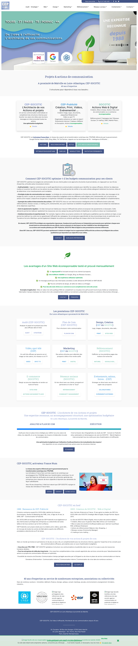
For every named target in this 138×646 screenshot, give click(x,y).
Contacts (129, 7)
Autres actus (70, 491)
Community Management (69, 394)
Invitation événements (93, 151)
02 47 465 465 (105, 1)
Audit (27, 333)
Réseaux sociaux (100, 7)
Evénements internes (104, 394)
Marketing (67, 7)
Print (99, 333)
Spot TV (38, 361)
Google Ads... (110, 361)
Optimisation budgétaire (45, 151)
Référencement (82, 7)
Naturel (97, 361)
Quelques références (74, 238)
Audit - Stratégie (31, 7)
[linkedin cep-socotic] (116, 1)
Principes (74, 297)
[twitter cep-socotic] (118, 1)
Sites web (109, 333)
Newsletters (75, 151)
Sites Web (33, 390)
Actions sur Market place (33, 394)
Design (55, 7)
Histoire (43, 144)
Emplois (62, 151)
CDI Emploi (78, 565)
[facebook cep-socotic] (114, 1)
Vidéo (28, 361)
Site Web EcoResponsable (88, 144)
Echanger (69, 449)
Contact (58, 238)
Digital (73, 361)
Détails (49, 491)
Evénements (116, 7)
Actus (71, 144)
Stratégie (37, 333)
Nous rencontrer (90, 1)
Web (45, 7)
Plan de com (69, 333)
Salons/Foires (104, 390)
